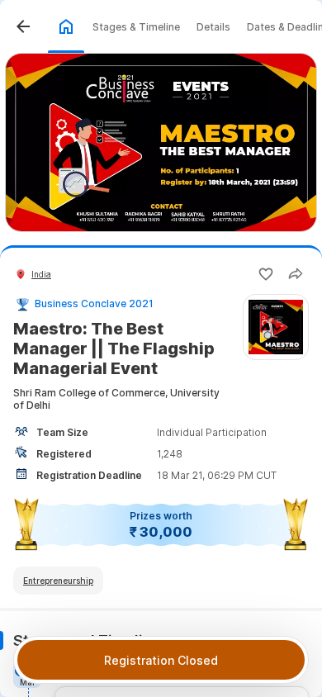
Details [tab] (213, 27)
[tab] (66, 26)
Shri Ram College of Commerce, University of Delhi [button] (116, 398)
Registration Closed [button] (161, 660)
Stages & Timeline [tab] (136, 27)
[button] (23, 26)
